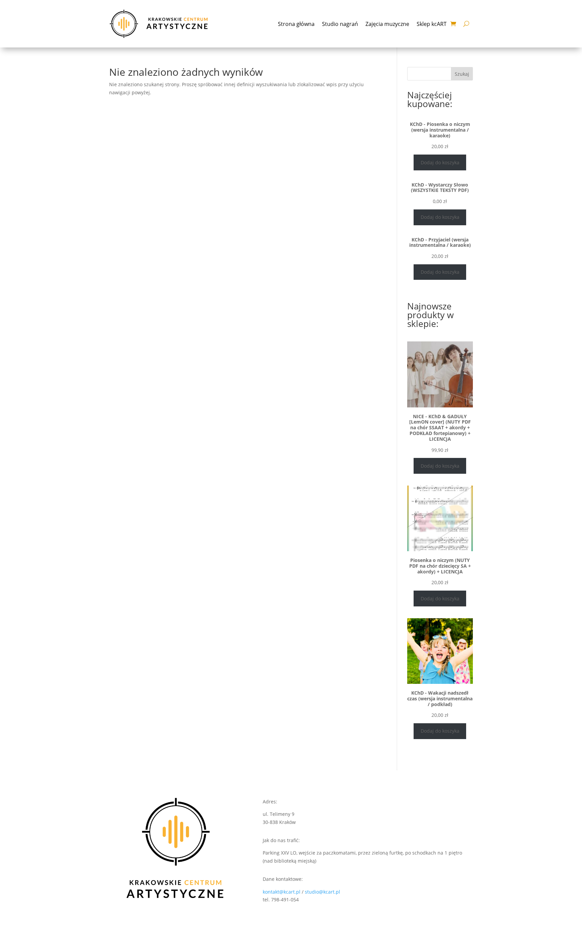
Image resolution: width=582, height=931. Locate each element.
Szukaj (462, 74)
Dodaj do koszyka (440, 162)
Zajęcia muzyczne (387, 24)
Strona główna (296, 24)
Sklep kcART (432, 24)
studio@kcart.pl (322, 892)
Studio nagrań (340, 24)
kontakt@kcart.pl (282, 892)
